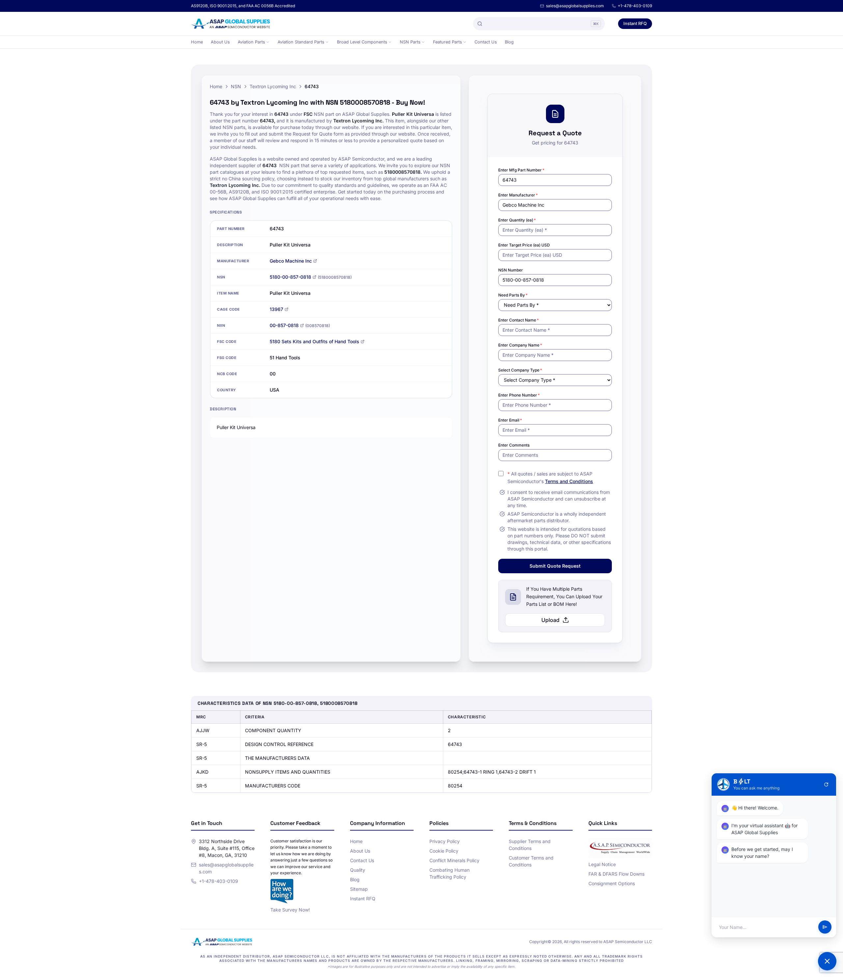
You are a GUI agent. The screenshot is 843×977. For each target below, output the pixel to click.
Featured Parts (447, 41)
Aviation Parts (251, 41)
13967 (276, 309)
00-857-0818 (284, 325)
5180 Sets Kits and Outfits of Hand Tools (314, 341)
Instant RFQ (635, 23)
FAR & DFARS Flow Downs (616, 874)
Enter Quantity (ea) (517, 220)
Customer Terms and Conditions (531, 861)
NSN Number (510, 270)
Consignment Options (611, 883)
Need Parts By (513, 295)
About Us (220, 41)
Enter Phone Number (519, 395)
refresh (826, 784)
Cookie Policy (443, 851)
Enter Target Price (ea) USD (524, 245)
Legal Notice (602, 864)
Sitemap (359, 889)
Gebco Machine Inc (291, 261)
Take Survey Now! (290, 910)
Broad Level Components (362, 41)
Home (197, 41)
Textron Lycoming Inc (273, 86)
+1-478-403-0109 (635, 5)
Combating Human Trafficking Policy (449, 873)
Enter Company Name (520, 345)
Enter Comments (514, 445)
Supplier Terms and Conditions (530, 844)
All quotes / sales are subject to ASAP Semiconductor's (550, 477)
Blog (509, 41)
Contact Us (486, 41)
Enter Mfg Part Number (521, 169)
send (825, 927)
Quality (357, 870)
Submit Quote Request (555, 566)
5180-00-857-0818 (290, 277)
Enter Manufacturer (518, 195)
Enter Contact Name (518, 320)
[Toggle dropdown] (268, 42)
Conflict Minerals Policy (454, 860)
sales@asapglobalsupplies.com (575, 5)
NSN (236, 86)
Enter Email (510, 420)
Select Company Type (520, 370)
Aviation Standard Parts (301, 41)
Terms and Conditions (569, 481)
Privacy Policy (444, 841)
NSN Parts (410, 41)
